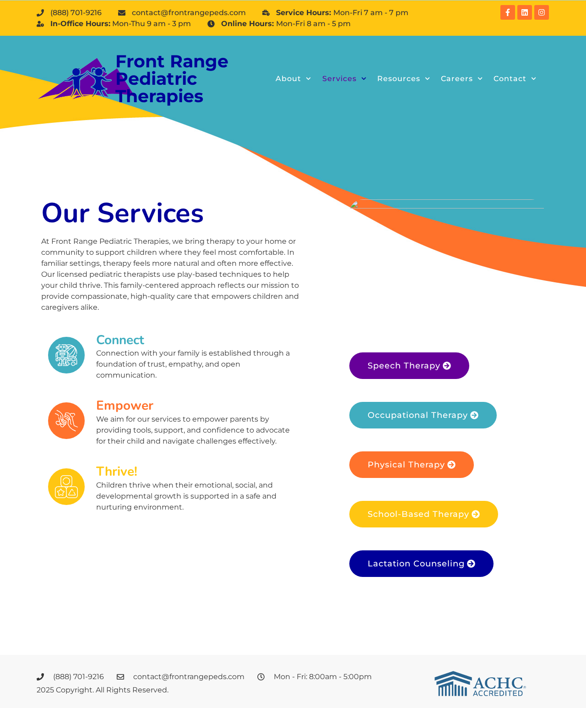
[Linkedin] (524, 12)
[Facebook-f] (507, 12)
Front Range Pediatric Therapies (171, 78)
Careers (457, 78)
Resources (398, 78)
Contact (510, 78)
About (288, 78)
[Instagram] (541, 12)
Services (339, 78)
